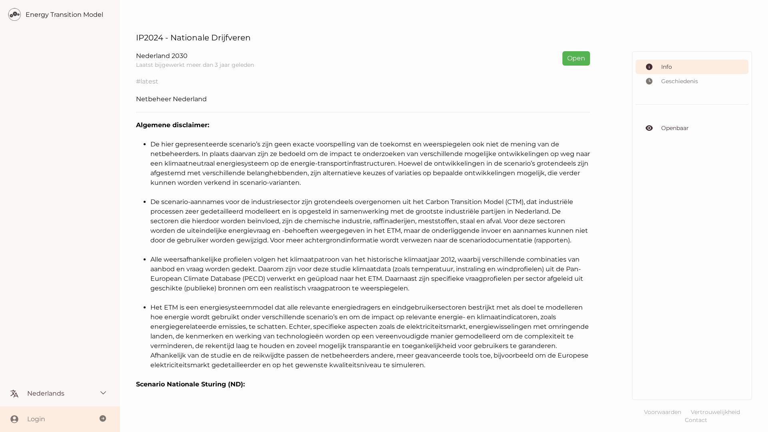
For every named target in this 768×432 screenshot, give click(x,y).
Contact (696, 420)
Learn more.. (161, 135)
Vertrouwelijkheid (715, 412)
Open (576, 58)
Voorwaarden (662, 412)
